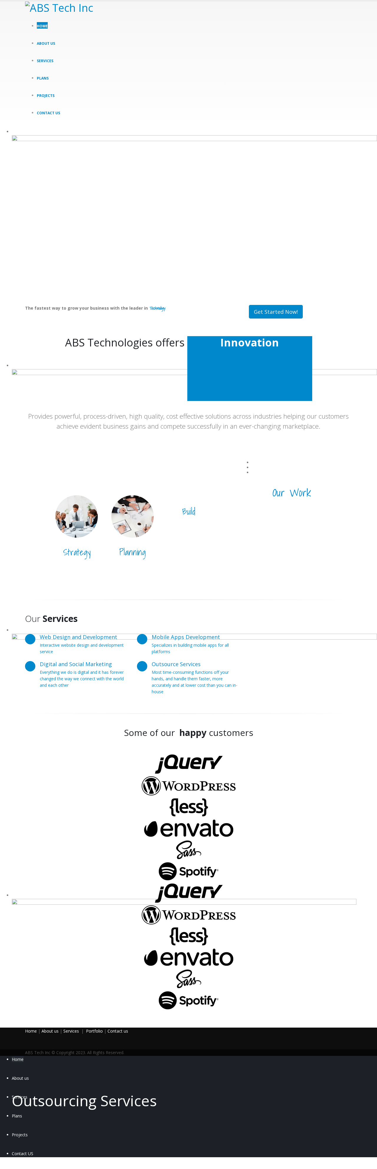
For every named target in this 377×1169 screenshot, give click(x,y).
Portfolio (94, 1031)
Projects (45, 95)
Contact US (48, 112)
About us (46, 43)
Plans (43, 78)
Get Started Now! (276, 311)
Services (45, 60)
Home (42, 26)
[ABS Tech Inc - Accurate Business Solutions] (62, 7)
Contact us (118, 1031)
